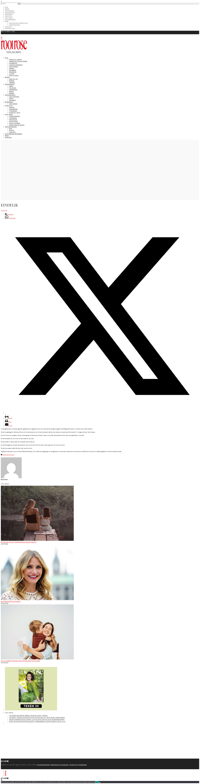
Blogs (11, 130)
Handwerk (13, 109)
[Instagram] (6, 761)
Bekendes (9, 14)
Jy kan (11, 73)
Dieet (11, 98)
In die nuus (13, 121)
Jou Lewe (9, 18)
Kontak (8, 137)
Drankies (12, 72)
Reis (10, 128)
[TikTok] (1, 761)
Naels (11, 91)
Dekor (11, 107)
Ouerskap (13, 118)
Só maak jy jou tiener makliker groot (19, 542)
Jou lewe (9, 114)
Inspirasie (13, 119)
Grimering (13, 89)
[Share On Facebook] (5, 771)
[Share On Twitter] (5, 773)
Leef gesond (14, 96)
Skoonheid (9, 10)
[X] (3, 761)
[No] (99, 782)
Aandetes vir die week (18, 61)
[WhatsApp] (4, 761)
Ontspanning (10, 19)
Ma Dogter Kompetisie (18, 23)
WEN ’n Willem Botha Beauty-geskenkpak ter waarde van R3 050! (37, 721)
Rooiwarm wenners (13, 134)
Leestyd (8, 26)
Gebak (11, 68)
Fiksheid (12, 100)
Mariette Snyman (8, 455)
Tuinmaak (13, 111)
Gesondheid (10, 12)
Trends (12, 82)
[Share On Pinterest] (5, 775)
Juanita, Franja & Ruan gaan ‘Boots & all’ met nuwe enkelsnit (37, 718)
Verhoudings (14, 116)
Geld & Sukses (14, 123)
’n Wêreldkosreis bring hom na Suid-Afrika (28, 716)
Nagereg (12, 70)
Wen (6, 21)
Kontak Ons (10, 28)
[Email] (7, 761)
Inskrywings (14, 25)
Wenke (11, 80)
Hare (11, 86)
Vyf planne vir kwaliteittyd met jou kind (20, 661)
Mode (7, 9)
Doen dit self (14, 112)
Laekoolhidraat (16, 64)
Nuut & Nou (14, 75)
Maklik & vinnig (15, 59)
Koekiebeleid (82, 765)
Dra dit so (13, 79)
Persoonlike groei (16, 125)
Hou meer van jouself (11, 602)
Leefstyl (8, 16)
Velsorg (12, 87)
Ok (97, 782)
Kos (6, 7)
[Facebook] (5, 761)
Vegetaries (13, 66)
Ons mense (13, 103)
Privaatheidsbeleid (43, 765)
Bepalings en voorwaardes (59, 765)
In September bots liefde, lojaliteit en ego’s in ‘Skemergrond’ (37, 719)
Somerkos (13, 63)
